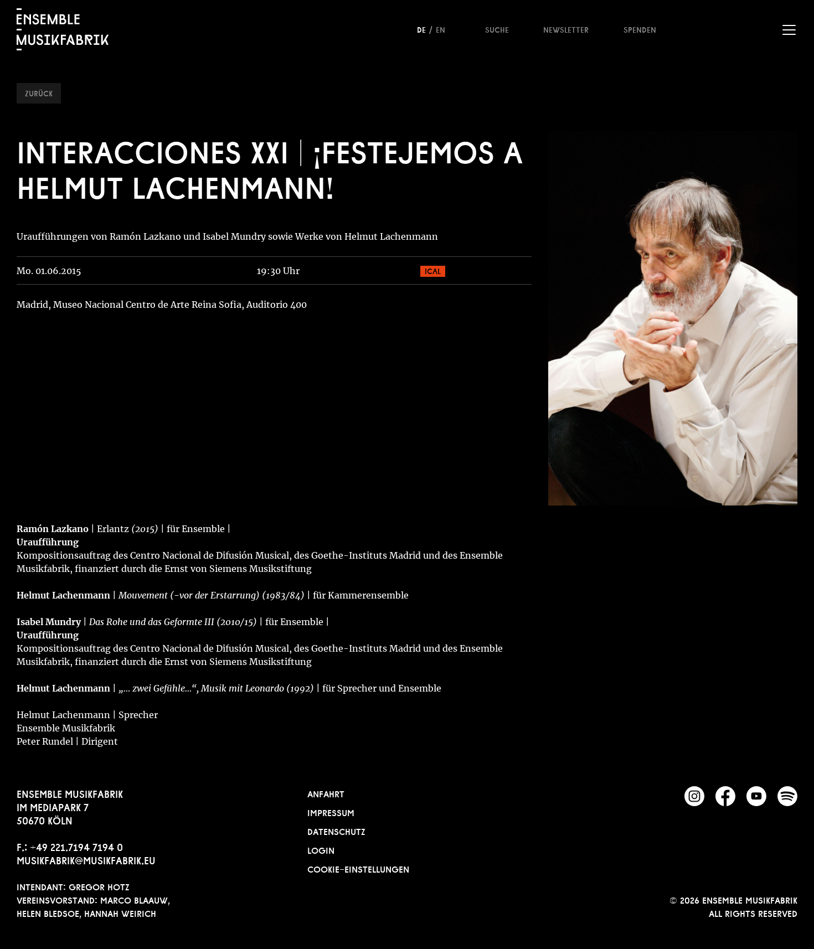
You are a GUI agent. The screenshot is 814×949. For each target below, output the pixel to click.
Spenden (640, 29)
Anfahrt (325, 792)
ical (433, 270)
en (440, 29)
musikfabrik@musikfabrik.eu (86, 859)
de (421, 29)
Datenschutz (336, 830)
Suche (497, 29)
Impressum (330, 811)
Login (320, 849)
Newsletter (566, 29)
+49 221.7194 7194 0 (76, 846)
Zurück (39, 92)
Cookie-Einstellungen (358, 868)
